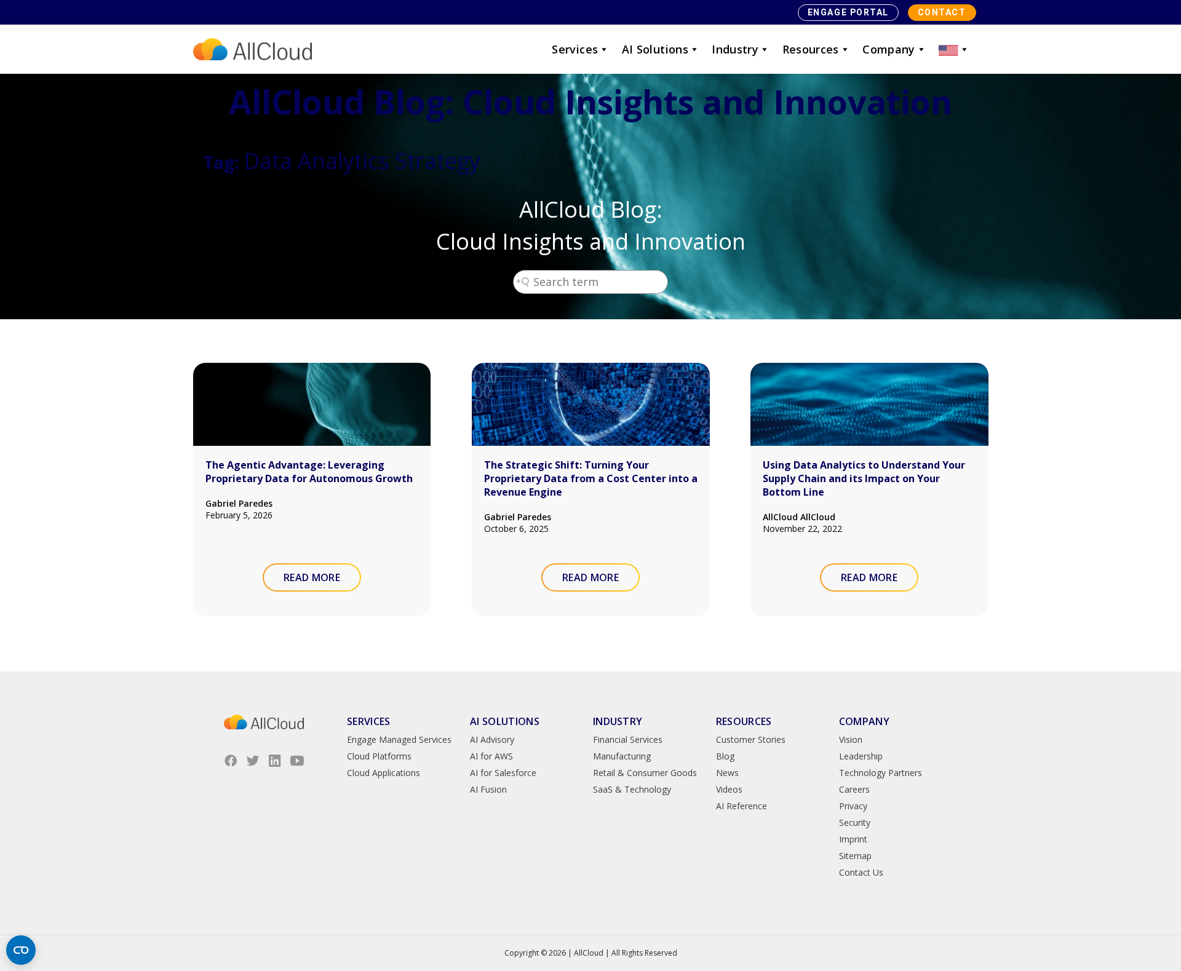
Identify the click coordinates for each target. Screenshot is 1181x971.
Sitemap (855, 856)
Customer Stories (750, 739)
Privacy (853, 806)
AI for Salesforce (503, 773)
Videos (729, 789)
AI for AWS (491, 756)
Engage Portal (848, 12)
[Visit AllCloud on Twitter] (253, 760)
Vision (850, 739)
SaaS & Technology (632, 789)
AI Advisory (492, 739)
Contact (942, 12)
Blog (725, 756)
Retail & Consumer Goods (645, 773)
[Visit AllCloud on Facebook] (230, 760)
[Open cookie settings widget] (21, 950)
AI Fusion (488, 789)
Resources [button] (810, 49)
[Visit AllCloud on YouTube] (297, 760)
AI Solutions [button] (655, 49)
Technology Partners (880, 773)
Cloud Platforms (379, 756)
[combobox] (590, 282)
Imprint (853, 839)
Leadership (861, 756)
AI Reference (741, 806)
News (727, 773)
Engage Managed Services (399, 739)
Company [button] (888, 49)
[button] (954, 49)
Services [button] (575, 49)
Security (854, 822)
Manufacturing (622, 756)
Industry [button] (735, 49)
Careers (854, 789)
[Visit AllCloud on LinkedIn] (275, 760)
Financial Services (627, 739)
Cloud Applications (383, 773)
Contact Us (861, 872)
